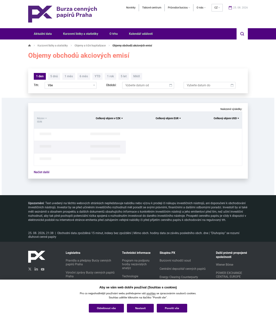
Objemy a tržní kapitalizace (90, 45)
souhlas (151, 293)
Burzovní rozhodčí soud (175, 260)
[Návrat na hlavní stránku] (62, 14)
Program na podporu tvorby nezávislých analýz (135, 264)
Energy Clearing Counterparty (179, 277)
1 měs (69, 76)
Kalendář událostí (141, 34)
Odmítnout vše (106, 308)
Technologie (130, 276)
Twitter (30, 269)
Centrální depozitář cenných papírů (183, 269)
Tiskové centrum (151, 7)
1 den (40, 76)
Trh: (36, 85)
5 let (124, 76)
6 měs (84, 76)
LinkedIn (36, 269)
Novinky (131, 7)
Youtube (42, 269)
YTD (97, 76)
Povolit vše (172, 308)
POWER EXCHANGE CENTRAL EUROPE (229, 274)
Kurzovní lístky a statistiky (53, 45)
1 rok (110, 76)
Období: (111, 85)
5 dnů (54, 76)
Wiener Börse (224, 264)
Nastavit (140, 308)
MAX (136, 76)
